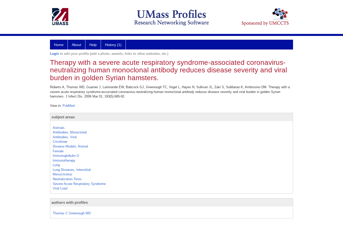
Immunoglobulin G (66, 156)
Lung (56, 165)
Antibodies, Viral (65, 137)
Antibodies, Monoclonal (70, 132)
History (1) (113, 45)
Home (59, 45)
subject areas (63, 117)
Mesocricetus (62, 174)
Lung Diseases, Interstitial (72, 170)
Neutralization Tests (67, 179)
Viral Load (60, 188)
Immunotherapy (64, 160)
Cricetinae (60, 141)
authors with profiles (69, 202)
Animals (59, 128)
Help (93, 45)
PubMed (69, 106)
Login (54, 54)
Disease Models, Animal (70, 146)
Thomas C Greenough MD (72, 213)
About (76, 45)
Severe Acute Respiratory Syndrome (79, 184)
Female (58, 151)
